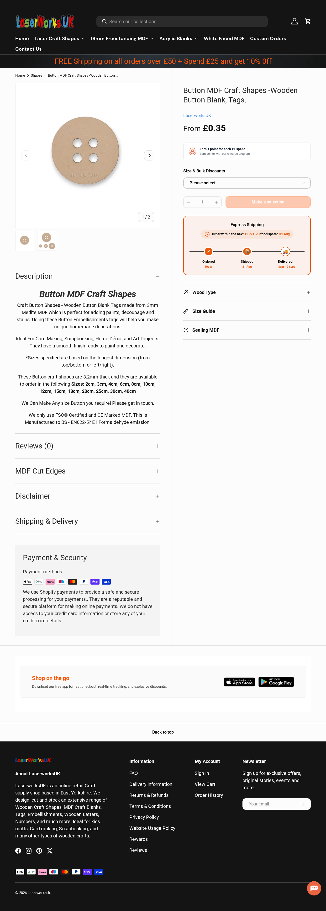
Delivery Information (150, 784)
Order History (209, 795)
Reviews (138, 850)
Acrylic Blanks (175, 38)
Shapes (36, 75)
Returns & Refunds (148, 795)
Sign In (202, 773)
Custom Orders (268, 38)
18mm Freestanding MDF (119, 38)
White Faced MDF (224, 38)
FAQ (133, 773)
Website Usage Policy (152, 828)
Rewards (138, 839)
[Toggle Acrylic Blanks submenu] (196, 38)
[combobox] (182, 21)
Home (22, 38)
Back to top (163, 732)
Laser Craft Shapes (57, 38)
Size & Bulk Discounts (204, 171)
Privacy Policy (144, 817)
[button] (308, 21)
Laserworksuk (39, 893)
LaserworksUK (197, 115)
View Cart (205, 784)
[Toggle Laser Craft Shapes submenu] (83, 38)
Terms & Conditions (150, 806)
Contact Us (28, 49)
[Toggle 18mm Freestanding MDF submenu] (152, 38)
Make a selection (268, 202)
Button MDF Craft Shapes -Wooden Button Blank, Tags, (84, 75)
